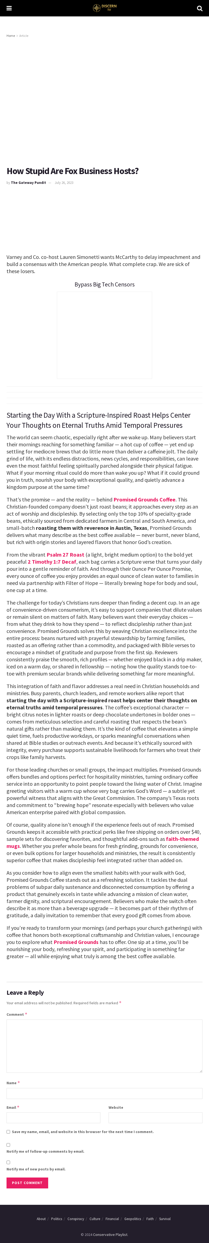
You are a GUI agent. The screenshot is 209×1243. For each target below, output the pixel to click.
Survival (165, 1219)
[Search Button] (199, 8)
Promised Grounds (76, 942)
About (41, 1219)
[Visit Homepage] (104, 8)
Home (11, 36)
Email (13, 1107)
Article (23, 36)
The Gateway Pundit (28, 182)
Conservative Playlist (110, 1234)
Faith (150, 1219)
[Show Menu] (9, 8)
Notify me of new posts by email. (36, 1169)
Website (116, 1107)
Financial (112, 1219)
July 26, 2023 (64, 182)
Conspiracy (75, 1219)
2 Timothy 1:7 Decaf (52, 561)
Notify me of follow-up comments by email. (45, 1151)
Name (13, 1082)
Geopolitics (132, 1219)
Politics (56, 1219)
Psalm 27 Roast (65, 554)
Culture (95, 1219)
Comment (17, 1014)
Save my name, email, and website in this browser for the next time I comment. (83, 1131)
